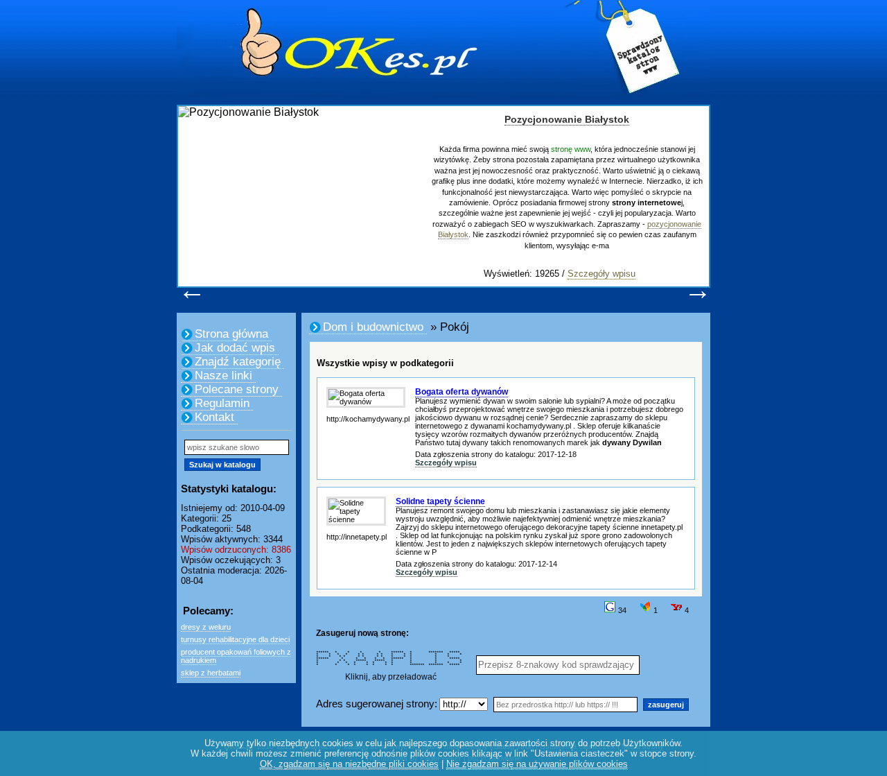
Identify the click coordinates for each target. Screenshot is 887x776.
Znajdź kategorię (238, 361)
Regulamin (222, 403)
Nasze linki (223, 375)
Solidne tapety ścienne (440, 501)
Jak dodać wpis (235, 347)
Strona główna (231, 333)
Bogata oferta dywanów (461, 392)
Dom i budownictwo (373, 327)
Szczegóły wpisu (601, 273)
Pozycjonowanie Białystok (566, 119)
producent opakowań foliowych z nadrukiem (236, 656)
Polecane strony (237, 389)
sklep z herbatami (210, 673)
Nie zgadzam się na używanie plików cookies (537, 764)
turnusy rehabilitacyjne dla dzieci (235, 639)
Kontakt (214, 417)
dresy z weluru (206, 627)
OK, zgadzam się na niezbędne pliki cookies (349, 764)
